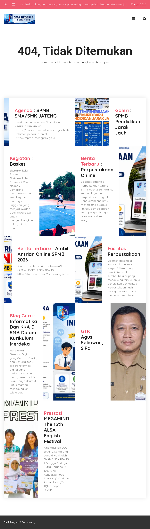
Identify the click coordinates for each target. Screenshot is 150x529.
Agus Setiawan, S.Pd (92, 342)
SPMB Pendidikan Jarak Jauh (127, 124)
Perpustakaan (124, 254)
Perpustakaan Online (97, 172)
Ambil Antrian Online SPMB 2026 (42, 254)
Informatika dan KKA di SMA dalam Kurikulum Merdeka (23, 332)
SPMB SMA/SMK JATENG (36, 113)
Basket (17, 164)
